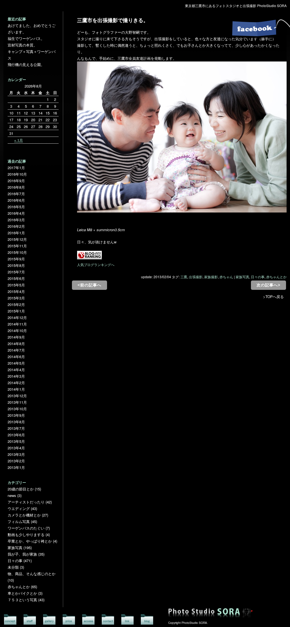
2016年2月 (16, 226)
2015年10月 (17, 252)
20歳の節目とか (21, 489)
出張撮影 (195, 276)
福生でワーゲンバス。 (26, 38)
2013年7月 (16, 428)
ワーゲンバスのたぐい (26, 528)
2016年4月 (16, 213)
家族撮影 (211, 276)
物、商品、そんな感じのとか (32, 573)
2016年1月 (16, 232)
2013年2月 (16, 461)
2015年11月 (17, 245)
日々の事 (258, 276)
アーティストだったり (26, 502)
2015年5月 (16, 285)
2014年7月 (16, 350)
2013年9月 (16, 415)
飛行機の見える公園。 (26, 64)
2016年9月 (16, 180)
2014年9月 (16, 337)
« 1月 (18, 140)
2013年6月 (16, 434)
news (12, 495)
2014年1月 (16, 389)
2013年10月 (17, 408)
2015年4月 (16, 291)
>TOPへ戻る (273, 296)
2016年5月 (16, 206)
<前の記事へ (89, 285)
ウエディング (19, 508)
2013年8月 (16, 421)
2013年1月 (16, 467)
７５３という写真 (22, 599)
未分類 (13, 567)
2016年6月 (16, 200)
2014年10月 (17, 330)
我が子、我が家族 (22, 554)
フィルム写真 (19, 521)
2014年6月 (16, 356)
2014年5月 (16, 363)
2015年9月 (16, 259)
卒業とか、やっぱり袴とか (30, 541)
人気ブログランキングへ (95, 264)
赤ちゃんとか (276, 276)
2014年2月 (16, 382)
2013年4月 (16, 447)
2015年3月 (16, 298)
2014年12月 (17, 317)
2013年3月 (16, 454)
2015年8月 (16, 265)
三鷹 (183, 276)
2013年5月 (16, 441)
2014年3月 (16, 376)
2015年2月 (16, 304)
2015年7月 (16, 272)
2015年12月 (17, 239)
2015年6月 (16, 278)
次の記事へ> (268, 285)
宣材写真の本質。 (22, 45)
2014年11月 (17, 324)
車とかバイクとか (22, 593)
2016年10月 (17, 174)
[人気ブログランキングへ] (89, 258)
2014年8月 (16, 343)
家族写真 (242, 276)
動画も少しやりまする (26, 534)
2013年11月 (17, 402)
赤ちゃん (226, 276)
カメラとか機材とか (24, 515)
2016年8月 (16, 187)
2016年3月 (16, 219)
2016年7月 (16, 193)
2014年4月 (16, 369)
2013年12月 (17, 395)
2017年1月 (16, 167)
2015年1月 (16, 311)
